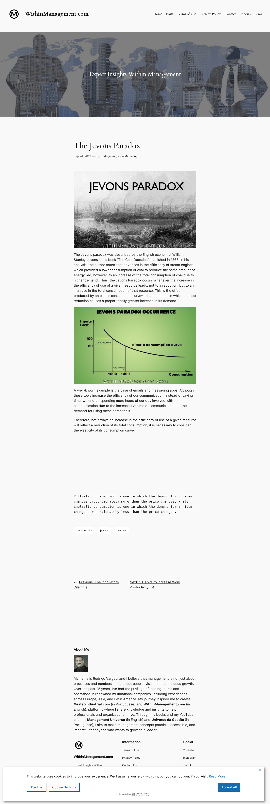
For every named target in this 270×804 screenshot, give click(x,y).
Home (157, 14)
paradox (121, 530)
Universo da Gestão (167, 720)
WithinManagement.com (57, 14)
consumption (84, 530)
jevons (104, 530)
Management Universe (106, 720)
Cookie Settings (64, 787)
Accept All (229, 787)
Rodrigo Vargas (111, 156)
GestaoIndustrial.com (92, 704)
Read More (217, 776)
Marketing (131, 156)
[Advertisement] (135, 462)
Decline (36, 787)
